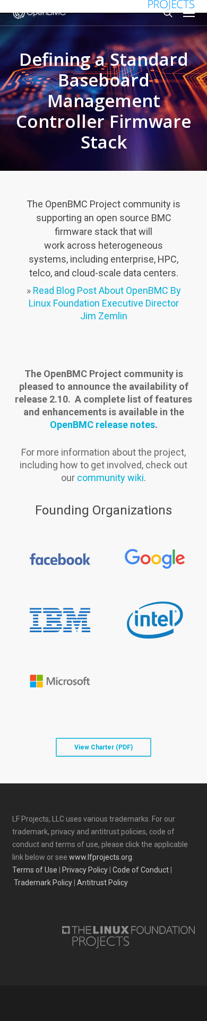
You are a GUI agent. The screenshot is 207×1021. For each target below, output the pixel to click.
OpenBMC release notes (102, 424)
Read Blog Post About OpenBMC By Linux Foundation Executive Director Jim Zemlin (105, 303)
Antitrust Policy (102, 882)
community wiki (110, 477)
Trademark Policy (43, 882)
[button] (189, 12)
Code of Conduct (141, 870)
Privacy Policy (85, 870)
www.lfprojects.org (100, 857)
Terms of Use (34, 870)
